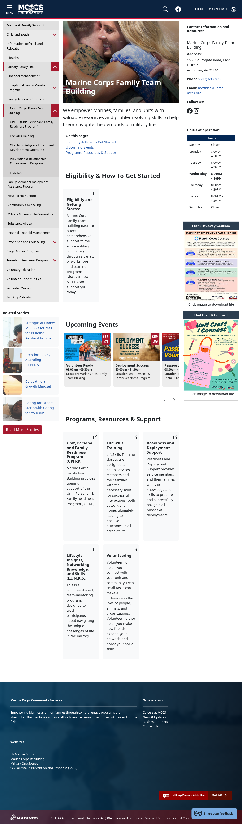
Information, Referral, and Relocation (25, 46)
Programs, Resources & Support (91, 152)
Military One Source (24, 763)
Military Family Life (20, 67)
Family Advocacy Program (26, 99)
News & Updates (154, 717)
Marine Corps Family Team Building (26, 110)
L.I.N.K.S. (16, 173)
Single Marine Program (23, 251)
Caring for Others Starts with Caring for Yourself (39, 408)
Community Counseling (24, 205)
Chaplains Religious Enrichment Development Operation (32, 147)
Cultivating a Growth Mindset (38, 384)
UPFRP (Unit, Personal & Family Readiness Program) (31, 124)
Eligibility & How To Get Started (91, 142)
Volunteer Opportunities (24, 279)
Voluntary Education (21, 270)
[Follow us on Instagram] (196, 110)
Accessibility (123, 818)
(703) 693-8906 (210, 79)
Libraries (13, 57)
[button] (178, 9)
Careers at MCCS (154, 712)
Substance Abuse (20, 223)
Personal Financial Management (29, 232)
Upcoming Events (80, 147)
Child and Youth (18, 34)
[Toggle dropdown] (55, 34)
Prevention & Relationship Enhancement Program (28, 161)
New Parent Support (22, 195)
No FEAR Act (58, 818)
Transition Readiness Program (28, 260)
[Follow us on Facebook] (190, 110)
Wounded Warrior (19, 288)
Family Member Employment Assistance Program (28, 184)
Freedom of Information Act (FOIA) (90, 818)
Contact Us (150, 726)
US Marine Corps (22, 754)
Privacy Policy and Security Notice (156, 818)
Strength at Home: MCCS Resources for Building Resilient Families (40, 330)
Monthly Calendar (19, 297)
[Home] (30, 9)
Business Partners (155, 721)
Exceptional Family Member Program (27, 87)
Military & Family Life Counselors (30, 214)
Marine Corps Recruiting (27, 759)
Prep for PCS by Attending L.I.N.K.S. (37, 359)
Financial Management (24, 76)
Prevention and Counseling (26, 242)
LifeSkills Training (22, 136)
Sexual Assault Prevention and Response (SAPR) (43, 768)
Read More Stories (22, 429)
